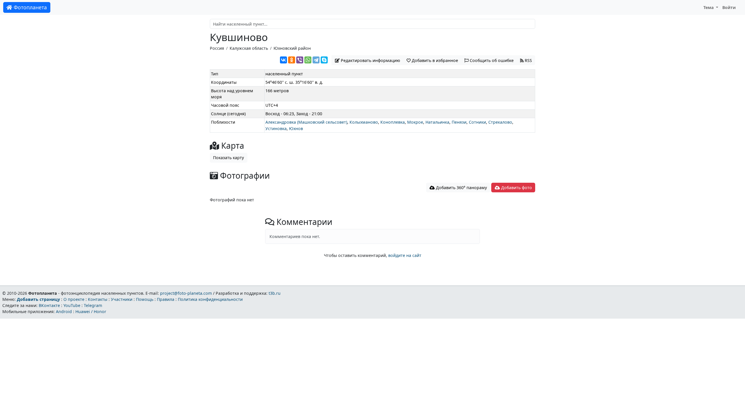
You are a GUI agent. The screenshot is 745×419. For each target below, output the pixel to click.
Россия (217, 48)
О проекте (73, 299)
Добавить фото (516, 187)
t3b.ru (275, 293)
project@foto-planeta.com (186, 293)
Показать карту (228, 157)
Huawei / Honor (90, 311)
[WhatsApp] (307, 59)
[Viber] (299, 59)
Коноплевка (392, 122)
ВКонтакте (49, 305)
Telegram (93, 305)
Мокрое (415, 122)
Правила (165, 299)
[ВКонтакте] (283, 59)
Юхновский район (292, 48)
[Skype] (324, 59)
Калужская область (249, 48)
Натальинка (437, 122)
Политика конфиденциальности (210, 299)
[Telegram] (316, 59)
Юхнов (296, 128)
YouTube (71, 305)
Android (64, 311)
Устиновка (276, 128)
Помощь (144, 299)
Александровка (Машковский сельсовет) (306, 122)
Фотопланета (29, 7)
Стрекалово (500, 122)
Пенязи (459, 122)
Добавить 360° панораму (461, 187)
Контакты (97, 299)
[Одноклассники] (291, 59)
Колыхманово (364, 122)
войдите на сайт (404, 255)
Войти (729, 7)
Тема (709, 7)
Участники (121, 299)
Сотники (477, 122)
